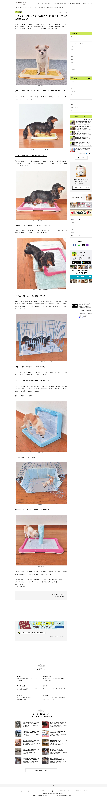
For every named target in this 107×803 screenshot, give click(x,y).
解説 (33, 633)
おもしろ (73, 98)
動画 (72, 56)
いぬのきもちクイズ (76, 226)
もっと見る (81, 157)
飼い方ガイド (84, 3)
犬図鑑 (73, 3)
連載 (72, 46)
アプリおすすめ (41, 633)
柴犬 (72, 111)
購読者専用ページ (75, 236)
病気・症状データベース (77, 43)
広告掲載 (43, 790)
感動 (72, 104)
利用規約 (49, 790)
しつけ (45, 3)
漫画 (72, 49)
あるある (73, 101)
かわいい (73, 94)
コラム (72, 53)
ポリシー (56, 790)
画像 (72, 59)
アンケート (74, 72)
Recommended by (82, 153)
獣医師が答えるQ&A (76, 219)
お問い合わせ (86, 790)
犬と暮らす (22, 7)
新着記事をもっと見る (41, 770)
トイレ (33, 7)
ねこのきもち (36, 790)
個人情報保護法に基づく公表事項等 (56, 793)
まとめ (72, 66)
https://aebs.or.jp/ (83, 317)
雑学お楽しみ (40, 3)
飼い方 (55, 3)
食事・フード (74, 88)
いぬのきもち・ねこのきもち (24, 790)
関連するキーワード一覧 (56, 636)
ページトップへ (53, 785)
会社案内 (45, 793)
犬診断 (72, 232)
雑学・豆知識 (74, 107)
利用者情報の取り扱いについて (67, 790)
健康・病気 (74, 91)
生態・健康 (50, 3)
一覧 (89, 78)
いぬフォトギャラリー (76, 229)
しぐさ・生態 (74, 84)
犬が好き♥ (73, 40)
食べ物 (65, 3)
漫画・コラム (60, 3)
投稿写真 (69, 3)
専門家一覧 (78, 790)
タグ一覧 (89, 3)
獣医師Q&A (78, 3)
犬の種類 (73, 69)
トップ (16, 7)
